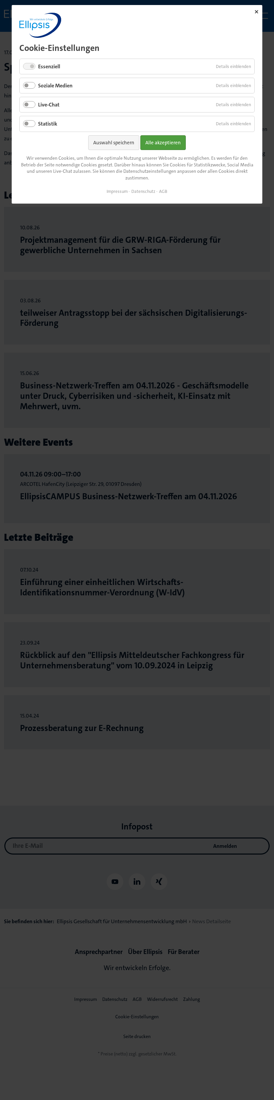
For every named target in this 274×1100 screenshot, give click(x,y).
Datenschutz (143, 191)
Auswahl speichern (113, 142)
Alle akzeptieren (163, 142)
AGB (163, 191)
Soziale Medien (55, 85)
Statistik (47, 123)
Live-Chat (48, 104)
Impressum (117, 191)
